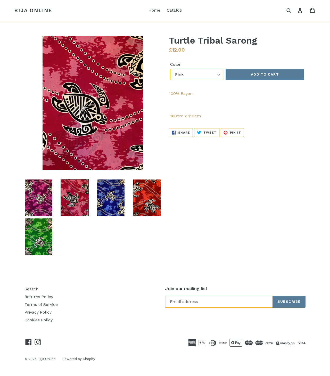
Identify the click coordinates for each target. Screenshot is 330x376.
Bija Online (33, 10)
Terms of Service (41, 304)
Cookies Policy (38, 319)
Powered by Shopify (78, 359)
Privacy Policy (38, 312)
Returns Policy (38, 296)
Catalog (174, 10)
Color (175, 64)
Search (31, 289)
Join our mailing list (186, 288)
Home (154, 10)
